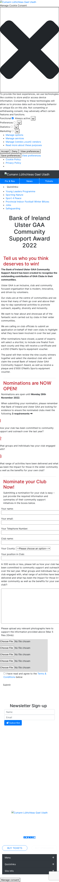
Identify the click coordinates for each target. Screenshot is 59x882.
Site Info (9, 870)
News (29, 181)
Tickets (49, 181)
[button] (29, 49)
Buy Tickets (14, 848)
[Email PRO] (26, 837)
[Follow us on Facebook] (28, 837)
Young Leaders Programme (20, 191)
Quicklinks (10, 864)
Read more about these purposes (24, 145)
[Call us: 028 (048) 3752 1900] (24, 837)
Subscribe (14, 722)
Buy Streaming (44, 848)
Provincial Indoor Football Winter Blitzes (27, 201)
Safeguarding (13, 208)
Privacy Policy (13, 162)
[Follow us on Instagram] (33, 837)
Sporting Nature (14, 194)
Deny (14, 151)
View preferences (29, 151)
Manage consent (10, 879)
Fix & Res (10, 181)
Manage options (14, 134)
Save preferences (10, 155)
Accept (5, 151)
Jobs (8, 205)
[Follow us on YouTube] (35, 837)
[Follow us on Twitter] (31, 837)
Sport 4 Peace (13, 198)
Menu (8, 857)
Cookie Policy (13, 159)
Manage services (15, 138)
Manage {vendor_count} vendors (23, 141)
